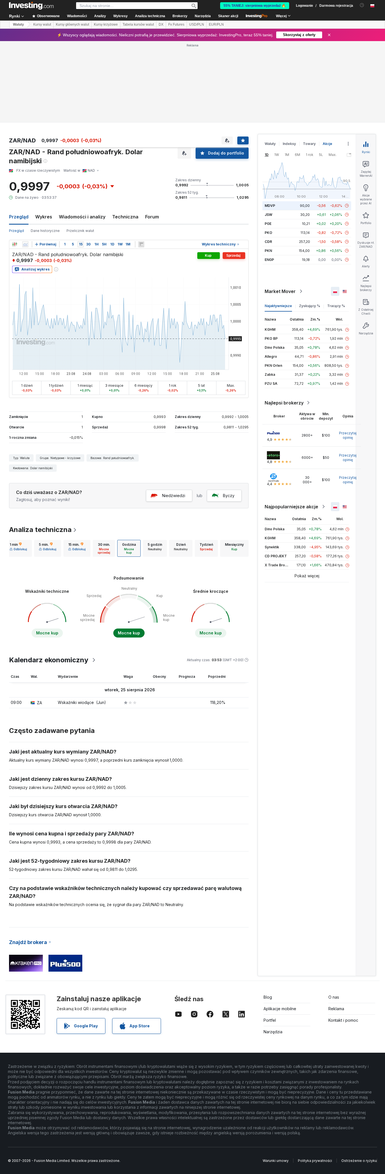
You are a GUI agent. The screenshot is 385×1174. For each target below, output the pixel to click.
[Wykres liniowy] (25, 244)
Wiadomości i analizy (82, 217)
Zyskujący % (309, 306)
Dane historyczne (45, 231)
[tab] (18, 548)
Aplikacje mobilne (280, 1008)
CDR (268, 242)
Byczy (228, 495)
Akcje (327, 144)
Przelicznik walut (80, 231)
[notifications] (362, 5)
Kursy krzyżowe (106, 24)
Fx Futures (176, 24)
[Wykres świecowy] (15, 244)
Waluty (18, 24)
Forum (152, 217)
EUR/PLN (216, 24)
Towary (309, 144)
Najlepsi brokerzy (284, 403)
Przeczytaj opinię (348, 435)
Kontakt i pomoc (343, 1020)
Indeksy (289, 144)
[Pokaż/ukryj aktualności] (141, 244)
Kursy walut (42, 24)
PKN (268, 251)
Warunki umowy (276, 1161)
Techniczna (125, 217)
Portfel (270, 1020)
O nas (333, 997)
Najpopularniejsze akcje (291, 506)
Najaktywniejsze (278, 306)
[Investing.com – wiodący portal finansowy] (31, 6)
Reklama (336, 1008)
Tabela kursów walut (138, 24)
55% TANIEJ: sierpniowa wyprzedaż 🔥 (255, 6)
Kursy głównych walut (72, 24)
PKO (268, 233)
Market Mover (280, 291)
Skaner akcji (228, 16)
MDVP (270, 206)
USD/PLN (196, 24)
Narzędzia (273, 1031)
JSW (268, 215)
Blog (268, 997)
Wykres (43, 217)
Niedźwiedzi (173, 495)
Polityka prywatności (315, 1161)
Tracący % (336, 306)
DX (161, 24)
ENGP (269, 260)
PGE (268, 224)
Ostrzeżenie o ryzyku (359, 1161)
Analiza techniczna (40, 529)
